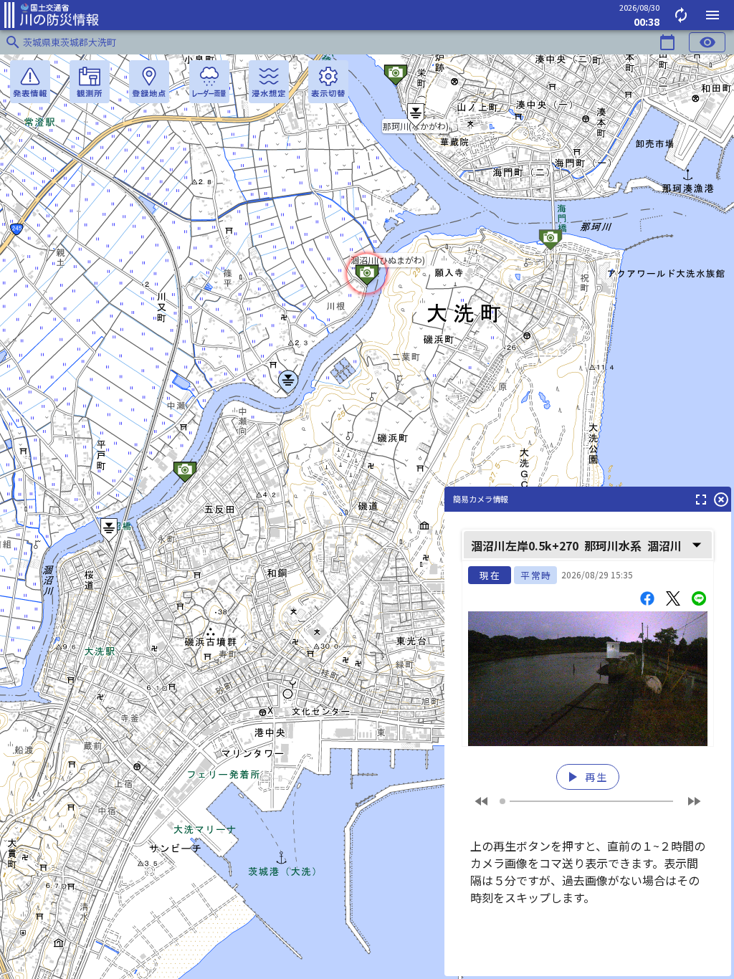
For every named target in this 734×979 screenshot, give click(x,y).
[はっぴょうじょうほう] (30, 81)
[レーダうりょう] (209, 81)
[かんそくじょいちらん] (90, 81)
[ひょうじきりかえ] (328, 81)
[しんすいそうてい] (269, 81)
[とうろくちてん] (149, 81)
